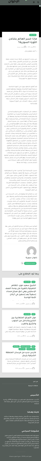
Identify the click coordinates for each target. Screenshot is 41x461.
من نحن (35, 381)
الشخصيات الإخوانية (25, 346)
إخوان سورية (20, 47)
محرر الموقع (29, 304)
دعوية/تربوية (16, 346)
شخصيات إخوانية (30, 349)
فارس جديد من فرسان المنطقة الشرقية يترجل (21, 354)
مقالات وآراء (32, 35)
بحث (20, 9)
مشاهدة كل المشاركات (30, 263)
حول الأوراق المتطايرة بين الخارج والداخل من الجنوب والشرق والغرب (23, 321)
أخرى (33, 281)
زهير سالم (29, 336)
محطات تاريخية (33, 386)
